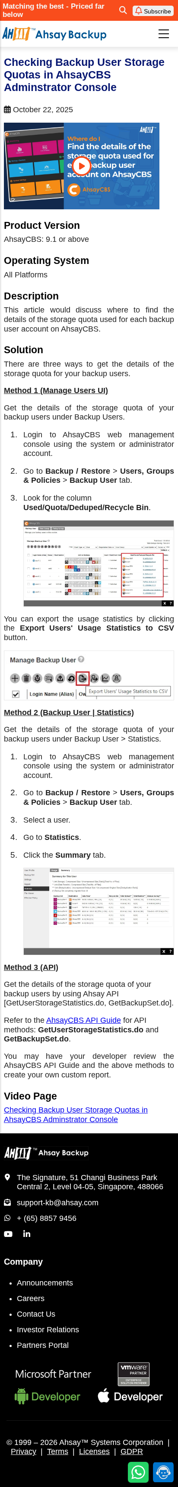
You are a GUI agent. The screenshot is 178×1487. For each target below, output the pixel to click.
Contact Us (36, 1314)
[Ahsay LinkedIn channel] (26, 1234)
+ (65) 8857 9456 (46, 1218)
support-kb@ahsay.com (58, 1202)
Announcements (45, 1283)
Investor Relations (48, 1329)
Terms (57, 1451)
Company (23, 1261)
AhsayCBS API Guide (83, 1020)
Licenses (94, 1451)
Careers (30, 1298)
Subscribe (156, 11)
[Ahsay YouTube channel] (8, 1234)
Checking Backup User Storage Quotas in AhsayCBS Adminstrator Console (76, 1115)
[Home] (54, 33)
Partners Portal (43, 1345)
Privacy (23, 1451)
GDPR (132, 1451)
